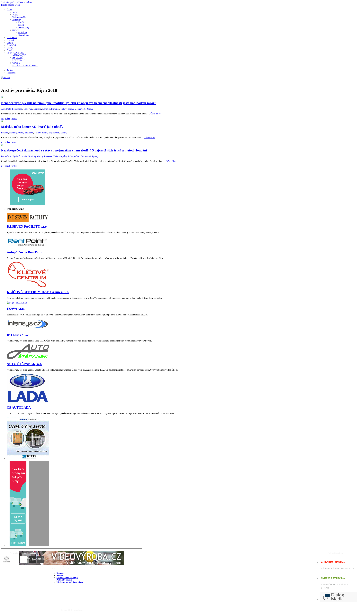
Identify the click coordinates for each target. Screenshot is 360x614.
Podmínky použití (64, 580)
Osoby (10, 42)
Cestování (27, 109)
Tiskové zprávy (25, 35)
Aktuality (16, 20)
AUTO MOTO (19, 55)
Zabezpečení (73, 156)
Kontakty (61, 573)
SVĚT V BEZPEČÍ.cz (333, 578)
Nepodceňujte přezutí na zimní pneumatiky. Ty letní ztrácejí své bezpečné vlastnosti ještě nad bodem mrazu (78, 103)
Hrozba (24, 156)
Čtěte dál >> (155, 113)
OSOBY (16, 63)
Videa (15, 15)
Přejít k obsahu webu (10, 5)
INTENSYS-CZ (18, 335)
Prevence (55, 109)
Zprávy (15, 30)
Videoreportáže (19, 17)
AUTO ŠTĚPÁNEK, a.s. (24, 364)
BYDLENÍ (17, 58)
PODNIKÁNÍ (18, 60)
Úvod (9, 9)
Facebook (11, 73)
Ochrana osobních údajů (67, 578)
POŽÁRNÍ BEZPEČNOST (25, 65)
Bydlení (10, 40)
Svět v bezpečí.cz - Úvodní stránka (16, 2)
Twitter (10, 70)
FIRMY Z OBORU (15, 53)
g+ (2, 118)
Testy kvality (23, 27)
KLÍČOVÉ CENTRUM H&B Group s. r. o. (38, 292)
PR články (22, 32)
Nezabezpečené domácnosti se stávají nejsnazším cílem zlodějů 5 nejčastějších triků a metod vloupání (74, 150)
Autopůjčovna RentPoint (24, 252)
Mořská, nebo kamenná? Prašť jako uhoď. (32, 127)
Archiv (15, 12)
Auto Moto (12, 37)
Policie (21, 25)
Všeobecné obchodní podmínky (70, 582)
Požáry (10, 47)
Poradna (10, 50)
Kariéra (60, 575)
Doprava (37, 109)
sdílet (7, 118)
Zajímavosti (80, 109)
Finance (4, 132)
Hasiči (21, 22)
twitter (14, 118)
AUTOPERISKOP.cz (333, 562)
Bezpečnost (17, 109)
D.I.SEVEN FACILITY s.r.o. (27, 226)
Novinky (46, 109)
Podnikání (11, 45)
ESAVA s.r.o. (16, 309)
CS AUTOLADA (19, 407)
